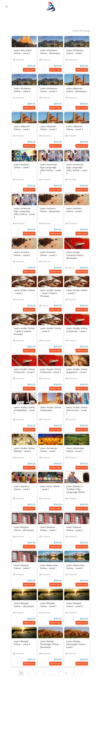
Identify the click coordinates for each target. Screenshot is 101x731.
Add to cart (29, 70)
